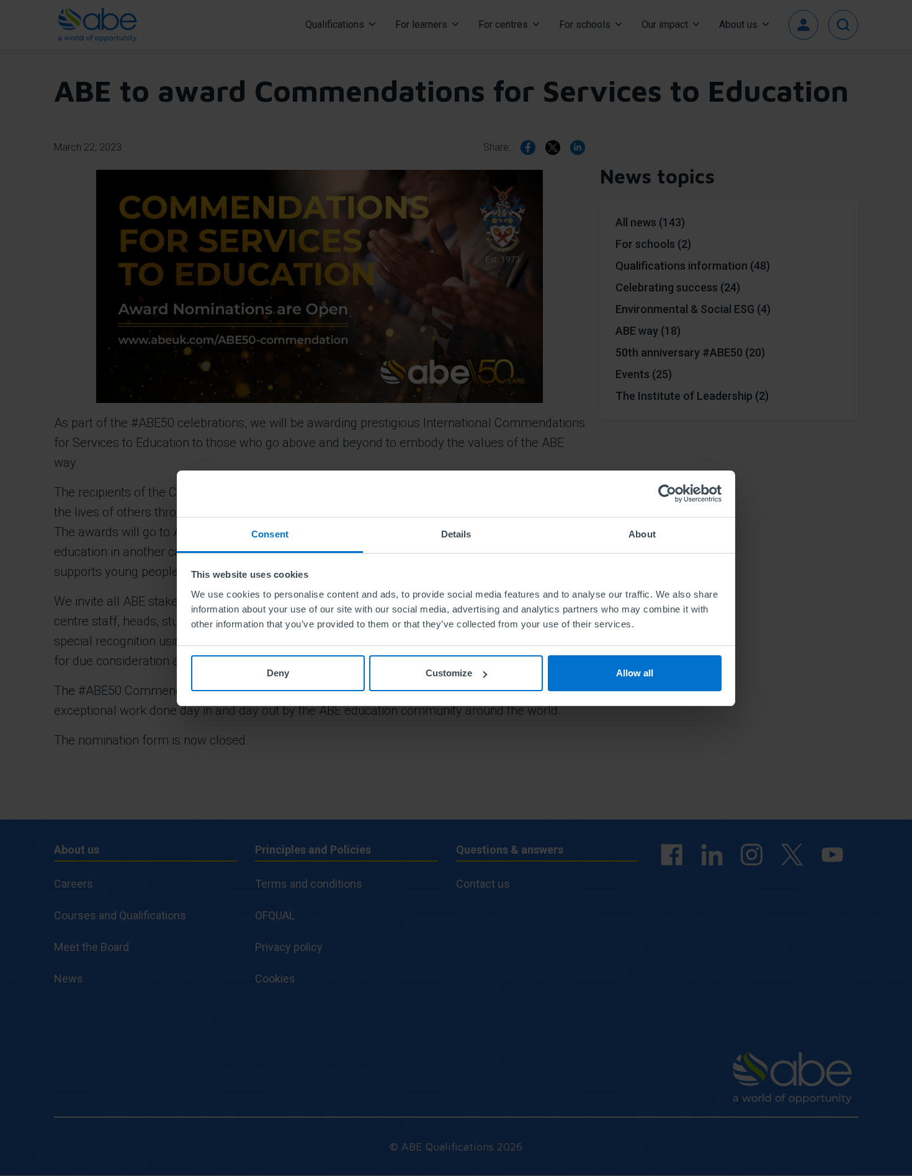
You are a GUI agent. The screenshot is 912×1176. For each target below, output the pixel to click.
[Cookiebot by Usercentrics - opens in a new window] (667, 493)
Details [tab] (456, 534)
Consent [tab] (269, 534)
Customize (449, 673)
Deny (278, 673)
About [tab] (642, 534)
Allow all (634, 673)
